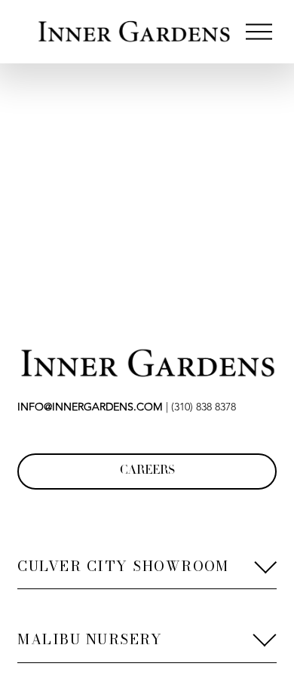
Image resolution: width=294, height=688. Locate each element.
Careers (147, 471)
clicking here (237, 243)
